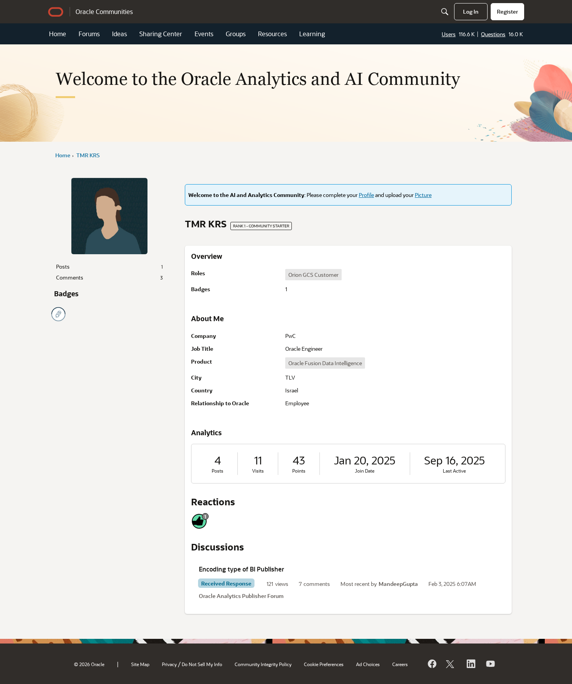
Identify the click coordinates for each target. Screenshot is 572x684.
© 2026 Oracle (89, 664)
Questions (493, 34)
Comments (109, 277)
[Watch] (490, 663)
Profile (366, 195)
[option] (313, 274)
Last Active (454, 471)
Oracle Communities (104, 11)
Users (449, 34)
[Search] (444, 12)
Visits (258, 471)
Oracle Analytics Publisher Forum (241, 596)
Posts (109, 266)
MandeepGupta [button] (398, 583)
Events (204, 34)
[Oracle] (431, 663)
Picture (423, 195)
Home (57, 34)
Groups (236, 34)
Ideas (119, 34)
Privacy (169, 664)
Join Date (364, 471)
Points (298, 471)
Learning (312, 34)
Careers (400, 664)
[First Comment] (58, 314)
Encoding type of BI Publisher (241, 569)
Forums (89, 34)
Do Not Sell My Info (202, 664)
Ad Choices (368, 664)
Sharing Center (160, 34)
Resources (272, 34)
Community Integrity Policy (263, 664)
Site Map (140, 664)
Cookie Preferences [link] (324, 664)
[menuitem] (471, 11)
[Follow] (451, 663)
